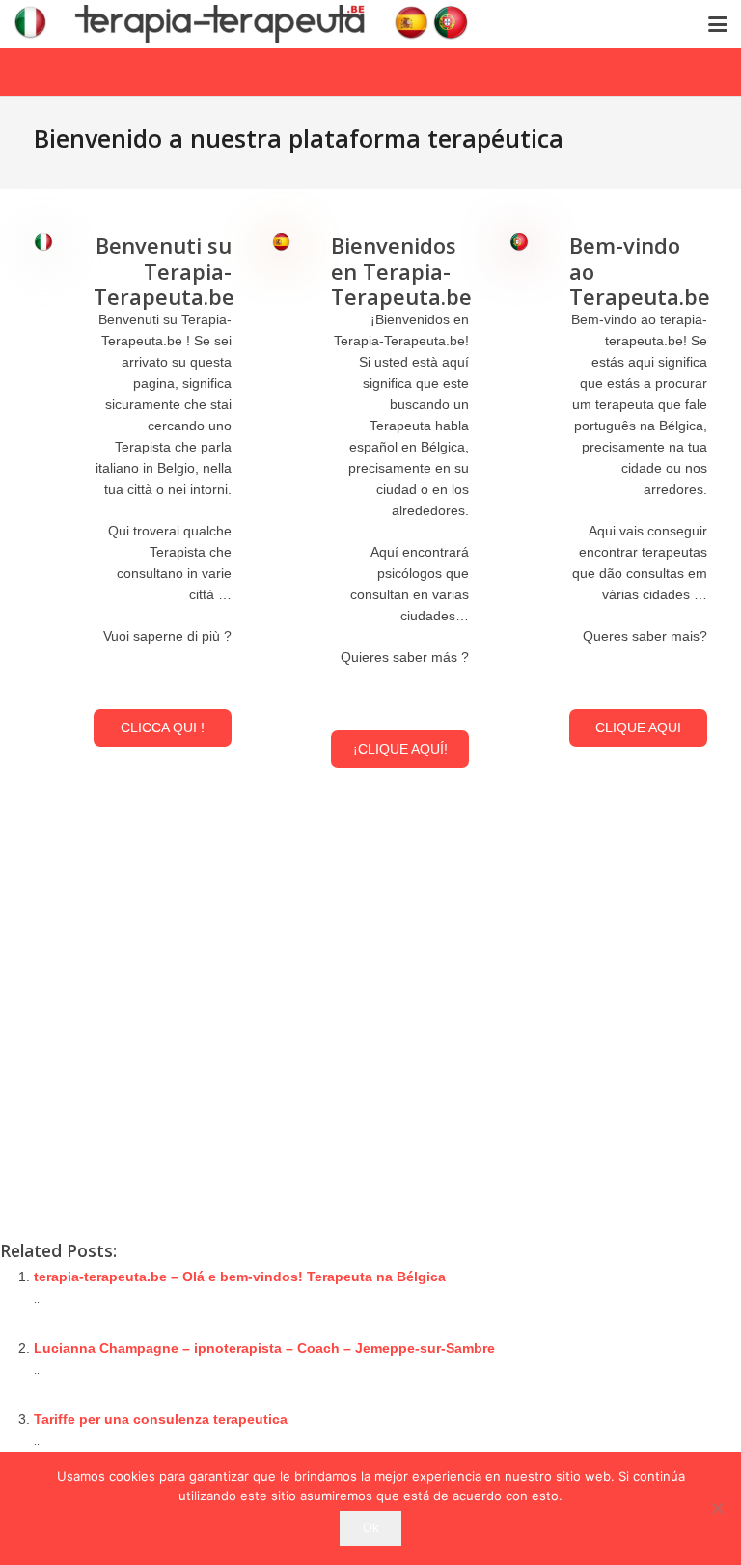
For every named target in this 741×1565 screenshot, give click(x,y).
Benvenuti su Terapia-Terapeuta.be (164, 271)
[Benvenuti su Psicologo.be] (43, 243)
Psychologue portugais (578, 1098)
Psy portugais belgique (578, 1140)
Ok (371, 1527)
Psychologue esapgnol (578, 1055)
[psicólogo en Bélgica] (281, 243)
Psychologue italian (568, 1077)
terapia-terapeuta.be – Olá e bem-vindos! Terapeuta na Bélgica (240, 1276)
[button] (718, 24)
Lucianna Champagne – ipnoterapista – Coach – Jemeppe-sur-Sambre (264, 1348)
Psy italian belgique (628, 1119)
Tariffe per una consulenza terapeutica (161, 1419)
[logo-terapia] (248, 24)
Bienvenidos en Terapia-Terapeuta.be (401, 271)
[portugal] (519, 243)
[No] (717, 1508)
